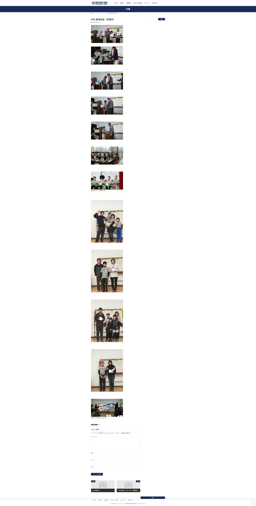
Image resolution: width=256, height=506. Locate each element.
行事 (99, 424)
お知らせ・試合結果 (114, 500)
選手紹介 (100, 500)
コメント (94, 436)
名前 (92, 452)
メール (92, 459)
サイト (92, 466)
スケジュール (123, 500)
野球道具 (136, 500)
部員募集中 (106, 500)
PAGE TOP (249, 489)
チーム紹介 (94, 500)
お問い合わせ (130, 500)
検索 (162, 19)
